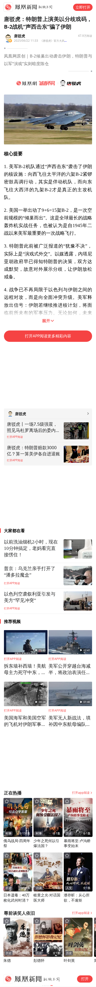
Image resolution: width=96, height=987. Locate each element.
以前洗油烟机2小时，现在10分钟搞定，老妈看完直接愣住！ (31, 548)
